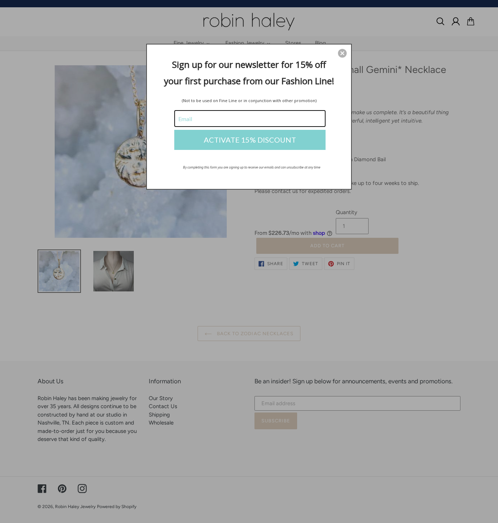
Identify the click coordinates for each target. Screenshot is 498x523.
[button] (342, 53)
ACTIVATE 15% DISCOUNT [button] (250, 139)
